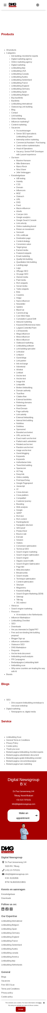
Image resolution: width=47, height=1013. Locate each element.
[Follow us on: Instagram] (11, 909)
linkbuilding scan (18, 665)
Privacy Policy (12, 743)
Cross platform (22, 495)
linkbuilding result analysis (22, 656)
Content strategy (23, 241)
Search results (22, 576)
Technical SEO (22, 549)
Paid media (21, 280)
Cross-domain (22, 492)
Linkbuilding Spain (19, 92)
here (39, 1003)
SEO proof (20, 528)
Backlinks (15, 101)
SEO (13, 624)
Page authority (22, 411)
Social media (21, 286)
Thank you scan (13, 749)
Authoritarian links (23, 462)
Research (15, 612)
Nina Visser (21, 169)
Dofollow (20, 426)
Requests (15, 650)
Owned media (22, 277)
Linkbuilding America (10, 957)
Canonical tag (22, 313)
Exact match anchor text (26, 438)
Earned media (22, 250)
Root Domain (21, 408)
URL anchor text (23, 435)
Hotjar (18, 298)
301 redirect (21, 603)
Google (19, 510)
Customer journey (23, 501)
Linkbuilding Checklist (20, 621)
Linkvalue (20, 352)
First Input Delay (23, 480)
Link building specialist (25, 349)
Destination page (23, 238)
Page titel (20, 567)
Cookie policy (12, 746)
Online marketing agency (21, 62)
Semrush (20, 232)
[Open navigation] (5, 5)
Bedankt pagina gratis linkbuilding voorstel (23, 758)
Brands (9, 674)
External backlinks (23, 399)
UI (17, 489)
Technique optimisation (25, 579)
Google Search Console (26, 220)
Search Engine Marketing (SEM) (29, 594)
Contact (14, 113)
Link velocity (21, 223)
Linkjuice (20, 355)
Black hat (20, 310)
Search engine (22, 558)
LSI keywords (22, 331)
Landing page (22, 265)
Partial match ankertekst (26, 441)
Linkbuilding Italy (18, 68)
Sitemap (19, 597)
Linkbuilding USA (18, 71)
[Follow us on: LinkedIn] (2, 909)
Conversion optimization (26, 546)
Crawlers (20, 295)
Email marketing (23, 256)
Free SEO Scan (8, 985)
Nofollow (20, 423)
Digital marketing (18, 65)
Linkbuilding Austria (19, 77)
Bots (18, 292)
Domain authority (23, 390)
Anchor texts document (20, 653)
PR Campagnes (18, 659)
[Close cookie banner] (44, 1003)
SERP (19, 513)
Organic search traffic (25, 561)
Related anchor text (24, 444)
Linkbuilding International (11, 921)
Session (19, 540)
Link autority (21, 414)
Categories (10, 53)
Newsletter (20, 304)
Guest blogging (22, 453)
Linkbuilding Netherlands (11, 965)
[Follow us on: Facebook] (7, 909)
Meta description (23, 570)
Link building (16, 116)
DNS (18, 202)
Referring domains (24, 402)
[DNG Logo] (12, 5)
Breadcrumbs (22, 573)
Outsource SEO (17, 644)
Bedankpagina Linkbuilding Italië (24, 662)
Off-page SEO (22, 271)
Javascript (20, 486)
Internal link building (24, 420)
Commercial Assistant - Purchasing (30, 143)
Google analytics (23, 217)
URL (18, 199)
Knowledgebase (18, 175)
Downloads (16, 627)
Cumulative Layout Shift (26, 319)
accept (20, 1009)
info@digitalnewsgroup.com (16, 874)
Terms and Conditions (10, 989)
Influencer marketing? (20, 122)
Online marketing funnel (26, 226)
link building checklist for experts (24, 56)
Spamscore (21, 468)
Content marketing (19, 125)
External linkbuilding (24, 417)
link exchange (22, 364)
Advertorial (20, 367)
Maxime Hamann (23, 160)
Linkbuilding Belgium (20, 95)
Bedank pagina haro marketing (19, 764)
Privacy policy (7, 993)
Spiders (19, 307)
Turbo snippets (22, 289)
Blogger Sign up (18, 638)
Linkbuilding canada (9, 953)
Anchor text (21, 376)
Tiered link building (24, 465)
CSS (18, 184)
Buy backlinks (17, 98)
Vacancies (15, 128)
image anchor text (23, 450)
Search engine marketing (26, 552)
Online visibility (22, 477)
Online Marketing (18, 119)
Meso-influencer (23, 337)
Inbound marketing (24, 322)
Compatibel (21, 498)
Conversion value (23, 244)
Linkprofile (20, 385)
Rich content (21, 519)
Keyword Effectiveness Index (28, 325)
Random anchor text (24, 447)
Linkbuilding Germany (20, 89)
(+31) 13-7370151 (12, 870)
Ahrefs (19, 211)
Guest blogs (21, 358)
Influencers (20, 190)
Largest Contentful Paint (26, 328)
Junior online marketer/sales (28, 146)
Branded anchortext (24, 432)
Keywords (20, 456)
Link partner (21, 361)
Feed (18, 205)
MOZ (18, 193)
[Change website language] (37, 5)
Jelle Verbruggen (23, 172)
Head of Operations (24, 149)
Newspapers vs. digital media (23, 712)
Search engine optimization (27, 555)
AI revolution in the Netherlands (29, 615)
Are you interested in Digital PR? (24, 629)
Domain (19, 187)
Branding (20, 504)
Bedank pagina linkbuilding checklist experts (24, 752)
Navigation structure (24, 525)
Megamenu (21, 588)
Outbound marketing (24, 343)
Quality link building (24, 259)
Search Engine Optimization (28, 564)
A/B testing (20, 178)
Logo (18, 268)
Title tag (19, 600)
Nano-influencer (23, 301)
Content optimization (24, 582)
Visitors (19, 543)
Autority (19, 181)
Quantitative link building (26, 262)
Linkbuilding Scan (13, 737)
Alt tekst (19, 370)
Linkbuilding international (21, 104)
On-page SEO (22, 274)
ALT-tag (19, 471)
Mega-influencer (23, 334)
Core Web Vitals (23, 316)
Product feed (21, 531)
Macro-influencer (23, 208)
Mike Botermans (23, 163)
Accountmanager (23, 131)
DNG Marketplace (18, 647)
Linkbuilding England (20, 86)
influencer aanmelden (20, 641)
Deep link (20, 474)
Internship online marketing (27, 140)
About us (15, 606)
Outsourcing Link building (21, 107)
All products (11, 50)
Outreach (20, 196)
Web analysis (22, 507)
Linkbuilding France (19, 83)
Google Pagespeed (24, 483)
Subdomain (21, 405)
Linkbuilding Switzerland (21, 80)
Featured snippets (23, 253)
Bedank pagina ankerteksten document (22, 755)
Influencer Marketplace (20, 618)
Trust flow (20, 393)
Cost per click (21, 214)
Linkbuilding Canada (20, 74)
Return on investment (25, 229)
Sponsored (21, 429)
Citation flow (21, 396)
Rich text (20, 516)
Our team (15, 157)
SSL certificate (22, 235)
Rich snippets (22, 283)
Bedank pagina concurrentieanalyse (21, 761)
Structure (20, 585)
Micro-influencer (23, 340)
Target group (21, 247)
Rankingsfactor (22, 522)
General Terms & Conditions (18, 740)
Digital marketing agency (21, 59)
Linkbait (19, 373)
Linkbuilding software (25, 346)
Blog (13, 110)
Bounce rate (21, 534)
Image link (20, 382)
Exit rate (19, 537)
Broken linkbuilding (24, 388)
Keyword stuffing (23, 591)
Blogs (3, 977)
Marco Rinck (21, 166)
